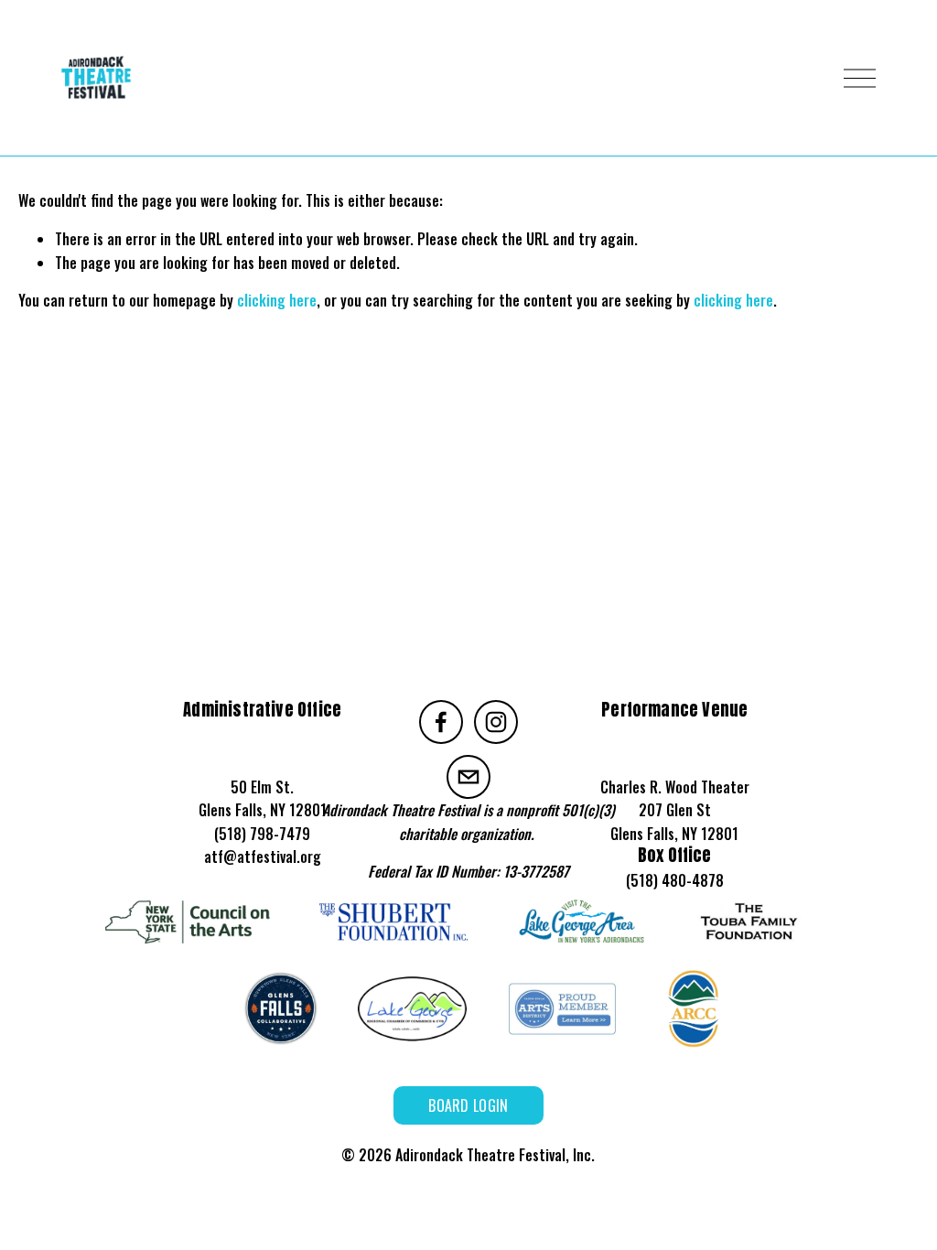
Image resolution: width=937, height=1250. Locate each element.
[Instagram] (496, 722)
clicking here (277, 300)
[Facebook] (441, 722)
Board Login (468, 1105)
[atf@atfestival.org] (468, 777)
